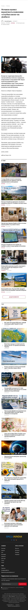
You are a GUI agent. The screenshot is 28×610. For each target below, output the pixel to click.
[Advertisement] (14, 40)
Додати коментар (14, 296)
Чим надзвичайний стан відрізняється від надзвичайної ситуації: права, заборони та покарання (15, 412)
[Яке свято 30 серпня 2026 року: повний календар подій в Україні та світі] (14, 314)
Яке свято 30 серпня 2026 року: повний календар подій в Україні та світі (15, 323)
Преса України (12, 596)
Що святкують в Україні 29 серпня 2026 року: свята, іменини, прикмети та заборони (15, 479)
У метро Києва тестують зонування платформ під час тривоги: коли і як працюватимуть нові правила (11, 180)
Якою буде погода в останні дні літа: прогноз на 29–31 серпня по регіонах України (14, 345)
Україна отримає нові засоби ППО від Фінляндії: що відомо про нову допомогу (14, 502)
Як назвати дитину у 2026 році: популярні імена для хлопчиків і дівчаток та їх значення (13, 525)
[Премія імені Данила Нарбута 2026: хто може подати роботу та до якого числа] (14, 214)
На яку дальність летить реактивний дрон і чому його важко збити (14, 367)
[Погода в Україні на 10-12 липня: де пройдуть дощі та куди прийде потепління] (14, 236)
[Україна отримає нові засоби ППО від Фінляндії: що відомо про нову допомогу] (14, 492)
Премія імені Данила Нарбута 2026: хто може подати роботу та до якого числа (13, 224)
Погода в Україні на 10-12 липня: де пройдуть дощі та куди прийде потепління (13, 245)
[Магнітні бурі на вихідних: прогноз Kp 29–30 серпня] (14, 448)
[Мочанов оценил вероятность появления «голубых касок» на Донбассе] (14, 64)
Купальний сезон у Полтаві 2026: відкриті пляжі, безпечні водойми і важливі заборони (13, 289)
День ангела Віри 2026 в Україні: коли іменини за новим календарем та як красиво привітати (15, 435)
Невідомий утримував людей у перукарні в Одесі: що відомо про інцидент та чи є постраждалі (13, 267)
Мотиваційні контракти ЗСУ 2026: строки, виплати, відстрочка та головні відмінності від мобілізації (15, 389)
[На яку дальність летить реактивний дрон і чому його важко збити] (14, 358)
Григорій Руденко (8, 21)
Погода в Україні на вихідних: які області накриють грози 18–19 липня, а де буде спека (14, 202)
